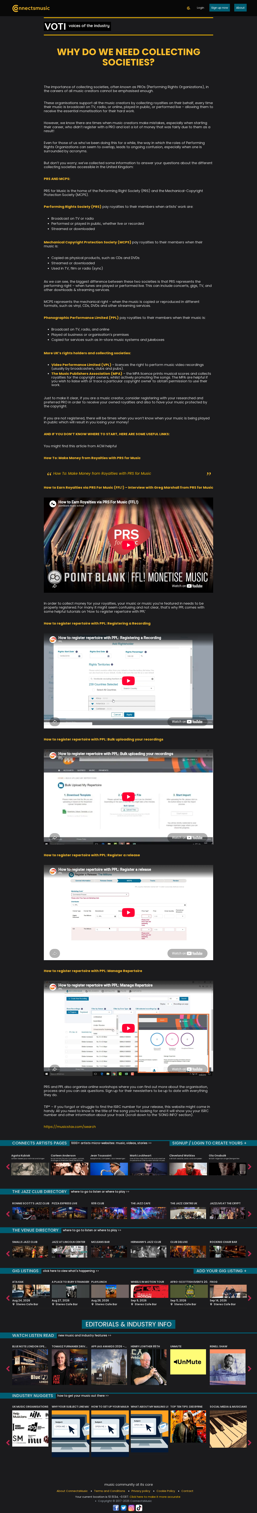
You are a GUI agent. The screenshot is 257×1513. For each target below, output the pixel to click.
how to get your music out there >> (83, 1396)
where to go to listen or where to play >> (99, 1192)
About (240, 8)
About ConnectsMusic (72, 1491)
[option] (30, 1163)
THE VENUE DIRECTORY (35, 1230)
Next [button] (249, 1166)
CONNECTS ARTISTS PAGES (39, 1143)
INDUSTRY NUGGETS (32, 1396)
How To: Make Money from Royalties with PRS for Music (102, 473)
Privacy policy (141, 1491)
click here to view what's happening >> (70, 1271)
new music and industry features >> (84, 1335)
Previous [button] (7, 1166)
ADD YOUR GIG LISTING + (221, 1271)
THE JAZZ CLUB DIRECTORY (39, 1192)
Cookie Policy (166, 1491)
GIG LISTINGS (25, 1271)
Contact (187, 1491)
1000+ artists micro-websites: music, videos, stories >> (111, 1143)
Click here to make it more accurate (155, 1497)
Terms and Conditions (109, 1491)
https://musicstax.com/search (70, 1126)
